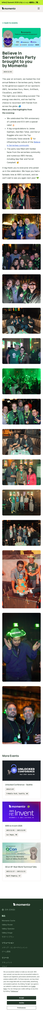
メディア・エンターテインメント (15, 947)
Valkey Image (7, 932)
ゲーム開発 (6, 951)
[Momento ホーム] (18, 8)
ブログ (4, 966)
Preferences (21, 1008)
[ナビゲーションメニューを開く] (38, 8)
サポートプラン (8, 937)
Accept (21, 998)
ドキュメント (7, 962)
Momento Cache (8, 920)
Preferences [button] (14, 991)
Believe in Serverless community (23, 144)
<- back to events (10, 23)
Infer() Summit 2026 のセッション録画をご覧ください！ (22, 2)
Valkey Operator (8, 928)
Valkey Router (7, 924)
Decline (21, 1003)
